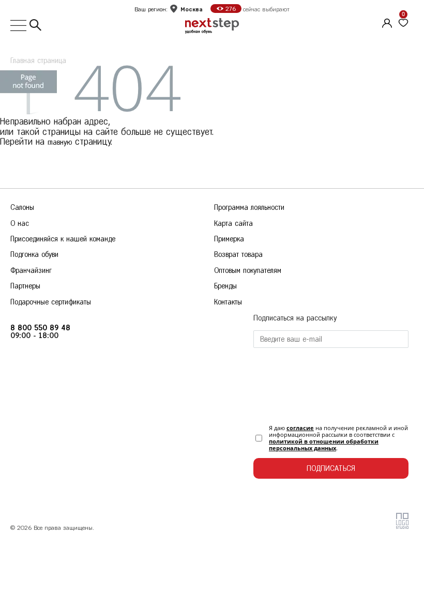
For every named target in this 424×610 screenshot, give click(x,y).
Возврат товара (238, 254)
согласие (300, 428)
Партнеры (25, 286)
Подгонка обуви (34, 254)
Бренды (225, 286)
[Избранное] (403, 23)
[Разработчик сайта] (402, 526)
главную (60, 142)
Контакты (228, 302)
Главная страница (38, 61)
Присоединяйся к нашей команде (62, 239)
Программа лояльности (249, 207)
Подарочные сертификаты (50, 302)
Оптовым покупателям (247, 270)
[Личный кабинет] (385, 21)
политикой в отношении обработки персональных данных (323, 444)
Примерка (229, 239)
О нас (19, 223)
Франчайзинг (31, 270)
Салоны (22, 207)
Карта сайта (233, 223)
